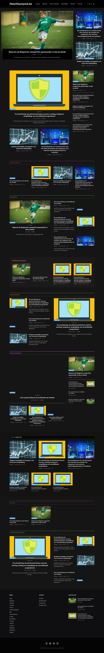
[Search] (93, 3)
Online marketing (54, 3)
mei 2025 (41, 598)
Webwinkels (12, 630)
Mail (10, 612)
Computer (89, 27)
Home (11, 598)
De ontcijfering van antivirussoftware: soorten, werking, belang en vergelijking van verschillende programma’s (39, 115)
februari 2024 (42, 603)
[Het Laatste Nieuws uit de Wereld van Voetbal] (19, 172)
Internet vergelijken (14, 609)
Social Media (64, 3)
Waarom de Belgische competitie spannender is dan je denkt (37, 52)
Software (72, 3)
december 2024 (42, 600)
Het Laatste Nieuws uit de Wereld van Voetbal (19, 181)
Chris (35, 54)
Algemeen (37, 48)
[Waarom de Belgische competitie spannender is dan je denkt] (37, 31)
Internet (38, 3)
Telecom (80, 3)
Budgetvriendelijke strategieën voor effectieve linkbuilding (89, 62)
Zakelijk (11, 632)
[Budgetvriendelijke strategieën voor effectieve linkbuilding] (89, 50)
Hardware (44, 3)
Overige (11, 616)
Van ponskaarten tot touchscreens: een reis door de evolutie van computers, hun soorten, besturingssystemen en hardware (89, 33)
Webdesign (12, 627)
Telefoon (12, 625)
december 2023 (42, 605)
